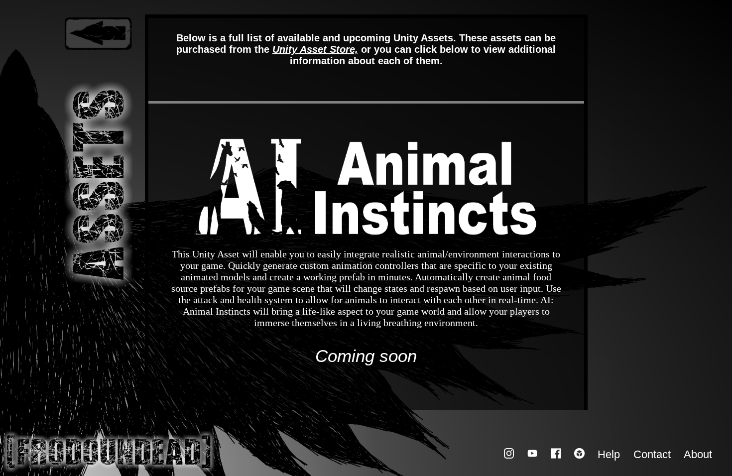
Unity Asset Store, (315, 49)
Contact (652, 455)
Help (609, 455)
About (698, 455)
